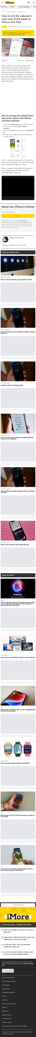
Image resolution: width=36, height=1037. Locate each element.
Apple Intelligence (24, 7)
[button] (34, 2)
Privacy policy (6, 985)
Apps (3, 11)
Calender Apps (21, 11)
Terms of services (21, 220)
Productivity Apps (11, 11)
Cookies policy (6, 989)
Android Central (6, 1018)
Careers (4, 996)
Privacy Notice (23, 222)
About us (4, 1007)
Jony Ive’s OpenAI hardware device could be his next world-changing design (18, 953)
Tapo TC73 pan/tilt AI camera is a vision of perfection (19, 931)
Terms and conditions (8, 977)
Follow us (22, 60)
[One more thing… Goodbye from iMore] (18, 917)
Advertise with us (7, 1015)
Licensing (4, 1000)
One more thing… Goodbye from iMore (17, 925)
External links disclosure (9, 1003)
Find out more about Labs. (17, 34)
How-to (4, 27)
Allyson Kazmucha (14, 26)
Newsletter (31, 60)
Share (5, 60)
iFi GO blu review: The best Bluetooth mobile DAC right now (17, 946)
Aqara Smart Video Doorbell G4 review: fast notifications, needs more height (19, 938)
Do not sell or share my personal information (14, 1026)
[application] (18, 187)
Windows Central (7, 1022)
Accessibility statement (8, 992)
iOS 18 (12, 7)
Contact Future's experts (9, 981)
